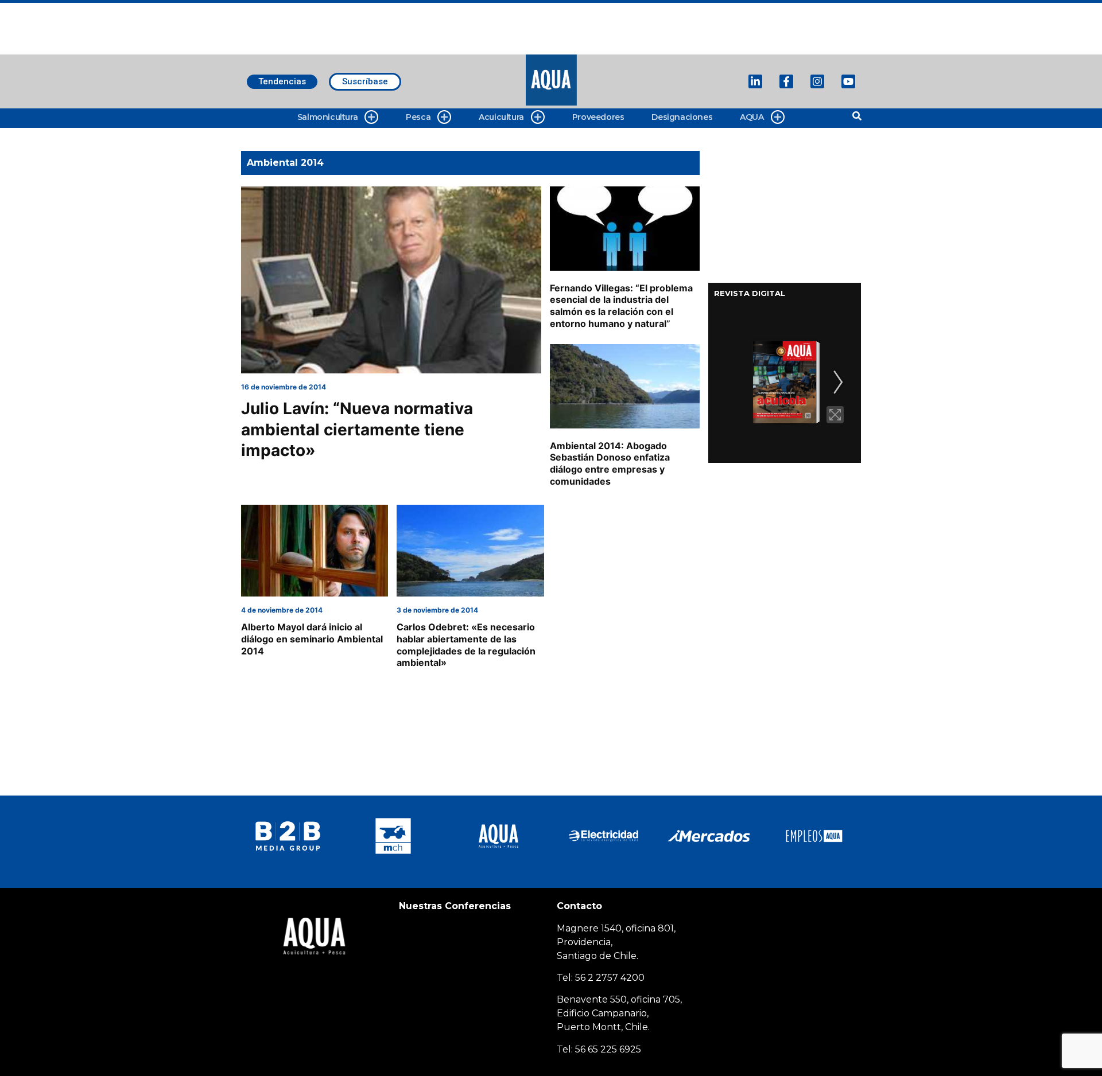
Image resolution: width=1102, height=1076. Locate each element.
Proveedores (598, 117)
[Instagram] (817, 81)
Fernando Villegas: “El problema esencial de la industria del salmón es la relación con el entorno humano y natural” (621, 305)
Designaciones (681, 117)
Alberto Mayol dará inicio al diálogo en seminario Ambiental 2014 (312, 639)
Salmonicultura (327, 117)
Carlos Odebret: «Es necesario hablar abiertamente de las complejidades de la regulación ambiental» (466, 644)
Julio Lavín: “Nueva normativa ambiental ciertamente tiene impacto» (357, 429)
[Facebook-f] (786, 81)
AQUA (751, 117)
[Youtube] (848, 81)
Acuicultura (501, 117)
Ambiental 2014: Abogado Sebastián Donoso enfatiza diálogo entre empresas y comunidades (610, 463)
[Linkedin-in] (755, 81)
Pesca (418, 117)
